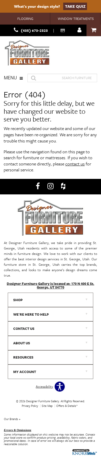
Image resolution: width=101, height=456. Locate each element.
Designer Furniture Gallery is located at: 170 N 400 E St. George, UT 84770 (50, 285)
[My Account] (79, 30)
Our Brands (12, 419)
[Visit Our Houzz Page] (63, 186)
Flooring (25, 18)
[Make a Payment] (63, 30)
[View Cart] (93, 30)
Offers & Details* (67, 406)
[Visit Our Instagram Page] (50, 186)
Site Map (47, 406)
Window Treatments (76, 18)
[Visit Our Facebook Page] (38, 186)
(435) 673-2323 (34, 30)
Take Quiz (75, 6)
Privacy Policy (30, 406)
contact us (75, 164)
